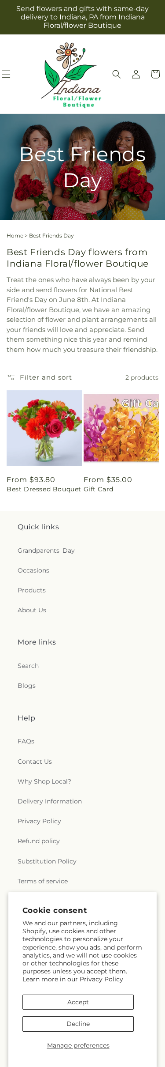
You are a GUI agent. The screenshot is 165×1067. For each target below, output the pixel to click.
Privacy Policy (101, 979)
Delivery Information (50, 801)
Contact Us (35, 761)
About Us (32, 610)
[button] (116, 74)
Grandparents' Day (46, 550)
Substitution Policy (47, 861)
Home (15, 235)
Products (32, 590)
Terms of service (43, 881)
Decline (78, 1024)
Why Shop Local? (44, 781)
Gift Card (99, 489)
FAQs (26, 741)
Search (28, 666)
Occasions (33, 570)
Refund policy (39, 841)
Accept (78, 1002)
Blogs (27, 686)
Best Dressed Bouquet (44, 489)
